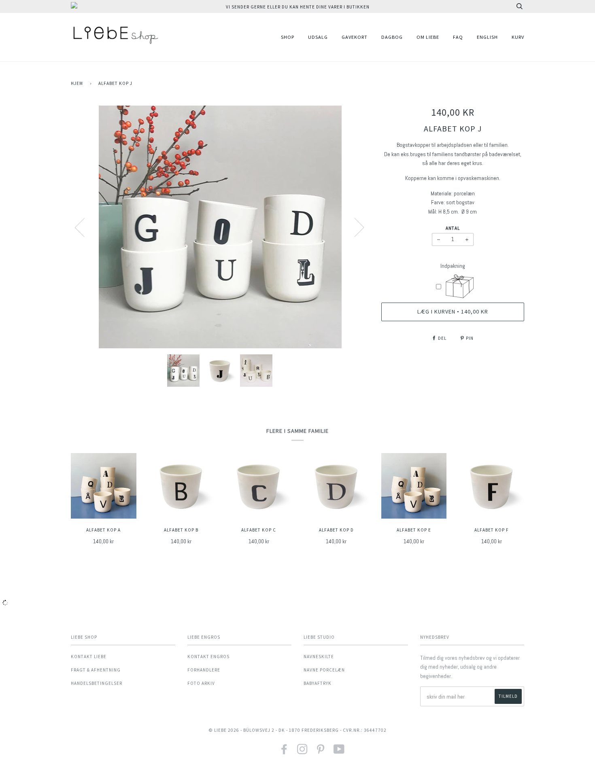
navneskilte (319, 656)
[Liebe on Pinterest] (320, 752)
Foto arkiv (201, 683)
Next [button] (354, 227)
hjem (77, 83)
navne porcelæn (324, 670)
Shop (287, 37)
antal (453, 228)
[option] (220, 227)
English (487, 37)
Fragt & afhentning (96, 670)
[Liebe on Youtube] (339, 752)
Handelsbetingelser (96, 683)
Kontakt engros (208, 656)
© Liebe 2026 (223, 730)
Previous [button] (84, 227)
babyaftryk (318, 683)
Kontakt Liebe (88, 656)
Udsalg (318, 37)
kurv (518, 37)
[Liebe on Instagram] (302, 752)
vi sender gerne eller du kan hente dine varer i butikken (298, 7)
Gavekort (355, 37)
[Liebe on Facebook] (284, 752)
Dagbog (392, 37)
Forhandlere (203, 670)
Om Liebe (427, 37)
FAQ (458, 37)
